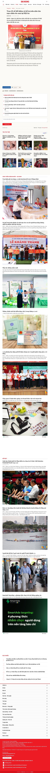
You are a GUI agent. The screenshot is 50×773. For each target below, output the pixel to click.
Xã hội (17, 4)
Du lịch (25, 4)
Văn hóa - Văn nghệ (37, 4)
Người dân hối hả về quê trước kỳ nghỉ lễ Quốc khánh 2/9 (18, 553)
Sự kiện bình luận (6, 730)
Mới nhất (7, 4)
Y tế (43, 4)
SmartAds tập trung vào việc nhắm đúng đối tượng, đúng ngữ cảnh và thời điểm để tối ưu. (22, 597)
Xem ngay (44, 436)
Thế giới (4, 703)
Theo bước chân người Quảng (9, 709)
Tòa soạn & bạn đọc (7, 714)
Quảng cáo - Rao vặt (7, 719)
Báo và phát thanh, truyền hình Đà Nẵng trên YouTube (15, 767)
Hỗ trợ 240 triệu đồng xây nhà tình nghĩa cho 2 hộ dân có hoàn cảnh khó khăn (25, 671)
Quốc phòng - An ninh (7, 711)
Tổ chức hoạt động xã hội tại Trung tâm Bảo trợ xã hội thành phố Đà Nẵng (21, 101)
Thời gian (39, 127)
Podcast (4, 733)
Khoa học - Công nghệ (7, 706)
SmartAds (6, 436)
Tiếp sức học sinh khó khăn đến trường (15, 675)
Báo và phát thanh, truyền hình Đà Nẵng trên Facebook (16, 765)
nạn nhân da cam (12, 90)
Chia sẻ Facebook (7, 87)
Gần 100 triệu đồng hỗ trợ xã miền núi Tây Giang (18, 668)
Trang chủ (9, 8)
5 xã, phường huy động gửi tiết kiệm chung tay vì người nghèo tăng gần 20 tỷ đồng (24, 352)
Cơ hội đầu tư (5, 727)
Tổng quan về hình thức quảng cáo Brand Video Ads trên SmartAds (22, 398)
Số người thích (45, 127)
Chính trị (12, 4)
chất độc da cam (20, 90)
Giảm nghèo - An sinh (20, 8)
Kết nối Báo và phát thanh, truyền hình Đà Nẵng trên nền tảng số (17, 760)
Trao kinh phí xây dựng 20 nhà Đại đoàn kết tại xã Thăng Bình (20, 179)
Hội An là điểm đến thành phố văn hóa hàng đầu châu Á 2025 (18, 97)
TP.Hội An (6, 90)
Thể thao (4, 701)
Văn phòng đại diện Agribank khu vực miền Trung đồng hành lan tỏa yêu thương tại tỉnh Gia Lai (26, 659)
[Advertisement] (25, 76)
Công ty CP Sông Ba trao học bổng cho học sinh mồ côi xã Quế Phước (23, 679)
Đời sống (47, 4)
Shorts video (5, 735)
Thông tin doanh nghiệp (7, 717)
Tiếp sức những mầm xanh (10, 268)
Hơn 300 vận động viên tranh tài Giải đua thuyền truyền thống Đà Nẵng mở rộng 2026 (24, 508)
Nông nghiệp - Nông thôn (8, 725)
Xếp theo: (35, 127)
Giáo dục (30, 4)
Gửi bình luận (7, 124)
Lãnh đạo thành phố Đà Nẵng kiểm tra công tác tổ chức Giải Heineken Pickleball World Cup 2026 (22, 462)
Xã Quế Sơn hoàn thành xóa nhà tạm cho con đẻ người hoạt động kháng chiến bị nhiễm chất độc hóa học (23, 223)
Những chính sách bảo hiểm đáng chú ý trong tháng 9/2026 (19, 311)
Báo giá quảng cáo (7, 757)
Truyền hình (5, 722)
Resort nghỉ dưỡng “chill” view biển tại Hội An (15, 104)
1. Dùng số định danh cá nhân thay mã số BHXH (13, 313)
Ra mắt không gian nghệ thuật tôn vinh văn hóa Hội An (17, 113)
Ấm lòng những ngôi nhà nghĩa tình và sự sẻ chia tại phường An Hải (23, 664)
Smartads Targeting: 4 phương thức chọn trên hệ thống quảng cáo (21, 595)
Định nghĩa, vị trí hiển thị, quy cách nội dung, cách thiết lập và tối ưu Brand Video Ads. (21, 400)
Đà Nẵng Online (8, 762)
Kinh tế (20, 4)
